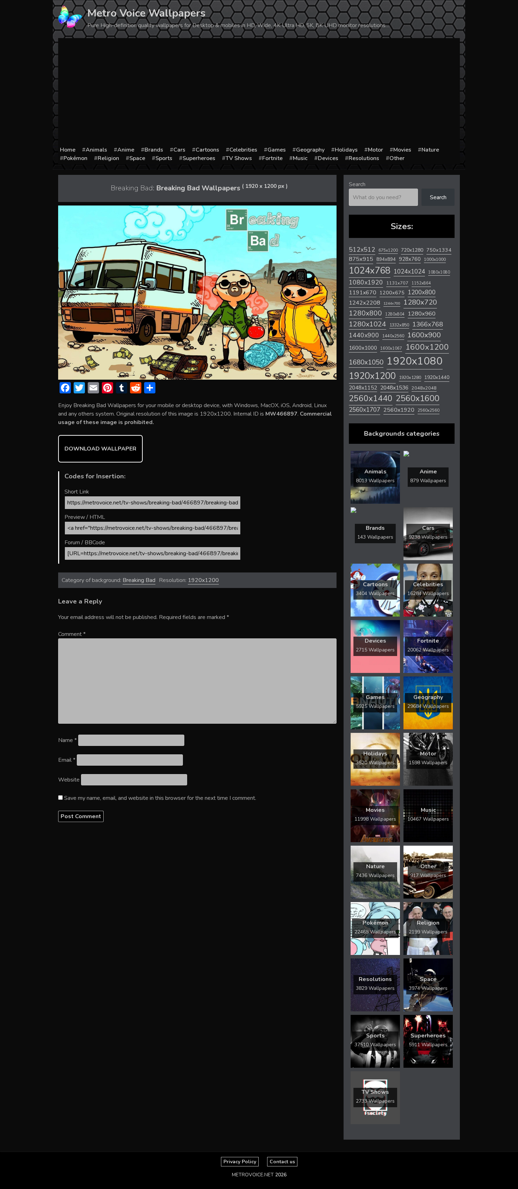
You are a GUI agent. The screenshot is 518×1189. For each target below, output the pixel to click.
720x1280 (412, 250)
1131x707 (397, 283)
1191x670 (362, 292)
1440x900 (364, 335)
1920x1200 (203, 580)
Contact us (282, 1161)
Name (67, 740)
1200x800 (422, 292)
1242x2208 (364, 303)
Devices (328, 158)
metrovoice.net (253, 1174)
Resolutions (364, 158)
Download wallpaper (100, 449)
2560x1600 (417, 398)
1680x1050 (366, 362)
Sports (163, 158)
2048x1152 (363, 387)
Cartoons (207, 150)
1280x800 (365, 313)
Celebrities (243, 150)
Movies (402, 150)
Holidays (346, 150)
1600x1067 (391, 348)
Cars (179, 150)
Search (357, 184)
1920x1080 (415, 361)
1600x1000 (363, 348)
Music (300, 158)
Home (67, 150)
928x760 (410, 259)
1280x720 (420, 302)
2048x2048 (424, 388)
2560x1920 (398, 410)
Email (66, 760)
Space (137, 158)
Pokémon (75, 158)
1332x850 (399, 325)
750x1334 (438, 250)
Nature (430, 150)
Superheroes (199, 158)
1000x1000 (435, 259)
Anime (125, 150)
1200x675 (392, 292)
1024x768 (369, 270)
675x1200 (388, 250)
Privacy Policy (239, 1161)
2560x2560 (428, 410)
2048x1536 (394, 388)
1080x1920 (366, 282)
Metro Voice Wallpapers (146, 13)
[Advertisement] (259, 92)
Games (276, 150)
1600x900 (424, 335)
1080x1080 (439, 272)
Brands (153, 150)
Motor (375, 150)
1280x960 (422, 313)
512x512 (362, 249)
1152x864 (421, 283)
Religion (108, 158)
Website (69, 780)
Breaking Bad (139, 580)
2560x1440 (371, 398)
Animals (96, 150)
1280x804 (395, 314)
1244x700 (391, 303)
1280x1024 (367, 324)
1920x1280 (410, 377)
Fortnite (272, 158)
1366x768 (427, 324)
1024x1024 (409, 271)
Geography (310, 150)
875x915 (361, 259)
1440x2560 (393, 336)
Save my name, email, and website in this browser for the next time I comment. (160, 798)
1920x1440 (436, 377)
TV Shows (239, 158)
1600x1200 (427, 347)
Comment (72, 634)
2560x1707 (364, 410)
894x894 (386, 259)
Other (397, 158)
